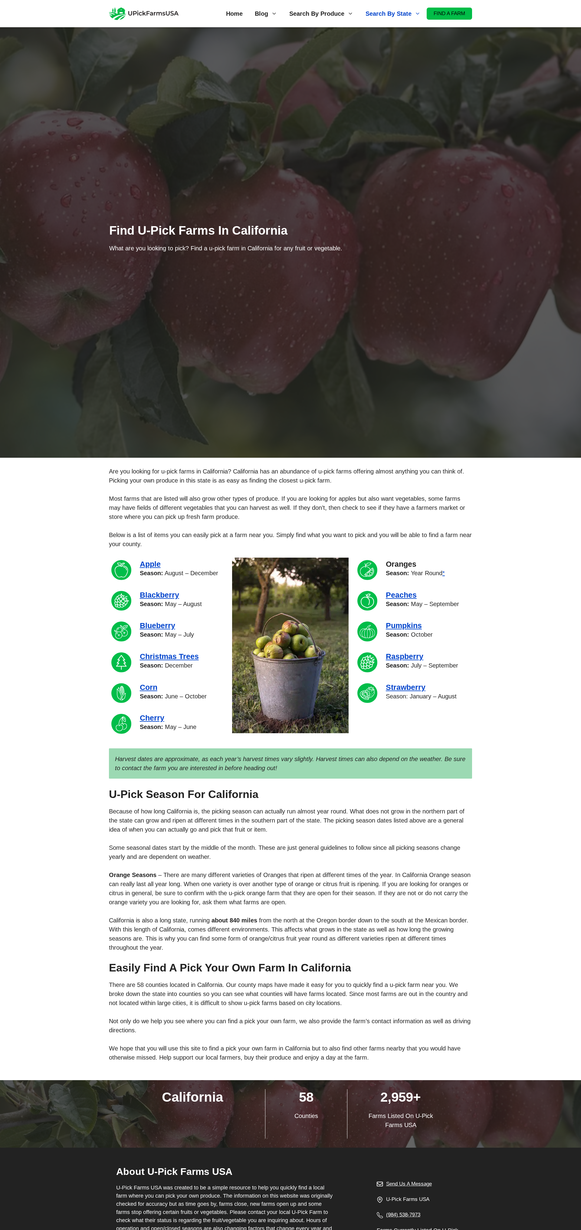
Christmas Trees (169, 656)
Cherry (152, 718)
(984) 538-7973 (403, 1215)
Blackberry (159, 595)
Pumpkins (404, 625)
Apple (150, 564)
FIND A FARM (449, 13)
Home (234, 13)
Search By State (389, 13)
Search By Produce (316, 13)
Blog (261, 13)
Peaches (401, 595)
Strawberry (405, 687)
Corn (148, 687)
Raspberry (404, 656)
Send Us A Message (409, 1184)
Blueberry (157, 625)
